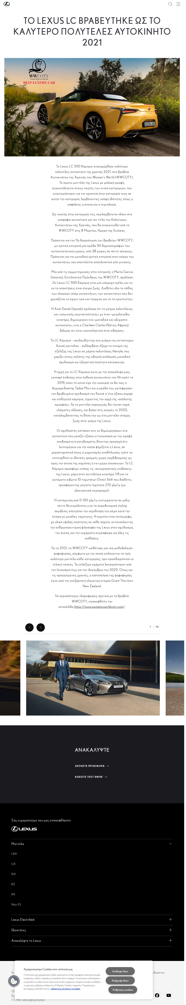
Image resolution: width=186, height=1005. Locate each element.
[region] (84, 980)
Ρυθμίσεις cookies (123, 989)
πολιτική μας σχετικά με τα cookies (65, 988)
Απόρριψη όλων (120, 980)
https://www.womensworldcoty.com (99, 607)
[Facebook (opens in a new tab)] (157, 995)
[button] (14, 4)
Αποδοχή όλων (120, 971)
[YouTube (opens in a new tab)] (169, 995)
